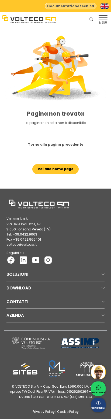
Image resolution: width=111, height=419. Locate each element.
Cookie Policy (68, 411)
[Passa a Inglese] (104, 6)
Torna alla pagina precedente (55, 144)
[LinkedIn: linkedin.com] (23, 259)
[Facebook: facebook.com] (10, 259)
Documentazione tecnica (70, 6)
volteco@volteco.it (21, 244)
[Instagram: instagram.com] (48, 259)
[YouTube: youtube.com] (35, 259)
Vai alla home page (55, 169)
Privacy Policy (44, 411)
